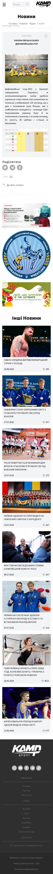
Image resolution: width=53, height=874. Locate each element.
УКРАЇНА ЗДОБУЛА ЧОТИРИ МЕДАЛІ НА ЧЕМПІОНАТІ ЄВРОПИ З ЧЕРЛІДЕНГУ (24, 517)
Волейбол (27, 822)
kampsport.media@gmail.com (28, 845)
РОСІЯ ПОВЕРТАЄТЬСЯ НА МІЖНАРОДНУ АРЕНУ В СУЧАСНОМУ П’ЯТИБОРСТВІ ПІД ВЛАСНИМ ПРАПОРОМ (25, 466)
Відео (32, 23)
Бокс (26, 813)
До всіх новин (15, 185)
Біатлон (27, 818)
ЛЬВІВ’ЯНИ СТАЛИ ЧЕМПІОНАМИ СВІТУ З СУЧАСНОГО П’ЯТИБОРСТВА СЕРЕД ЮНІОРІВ (25, 413)
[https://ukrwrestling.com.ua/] (26, 254)
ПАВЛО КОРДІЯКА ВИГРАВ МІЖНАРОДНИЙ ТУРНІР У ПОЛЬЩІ (25, 361)
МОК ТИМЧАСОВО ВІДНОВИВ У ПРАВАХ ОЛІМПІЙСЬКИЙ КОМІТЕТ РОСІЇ (24, 567)
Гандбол (26, 827)
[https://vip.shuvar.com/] (26, 294)
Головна (13, 23)
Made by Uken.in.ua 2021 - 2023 (26, 863)
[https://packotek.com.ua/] (26, 215)
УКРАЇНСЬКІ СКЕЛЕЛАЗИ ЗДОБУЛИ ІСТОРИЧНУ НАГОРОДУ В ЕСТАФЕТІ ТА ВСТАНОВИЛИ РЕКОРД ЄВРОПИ (23, 618)
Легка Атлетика (26, 831)
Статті (41, 23)
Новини (23, 23)
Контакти (26, 795)
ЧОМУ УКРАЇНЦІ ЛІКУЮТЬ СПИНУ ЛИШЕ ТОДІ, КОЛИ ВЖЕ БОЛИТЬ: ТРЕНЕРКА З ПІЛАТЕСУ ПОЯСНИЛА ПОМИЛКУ (24, 671)
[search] (27, 4)
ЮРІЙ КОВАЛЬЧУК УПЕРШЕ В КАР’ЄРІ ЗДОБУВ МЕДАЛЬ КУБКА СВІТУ (23, 723)
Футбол (26, 808)
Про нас (27, 790)
